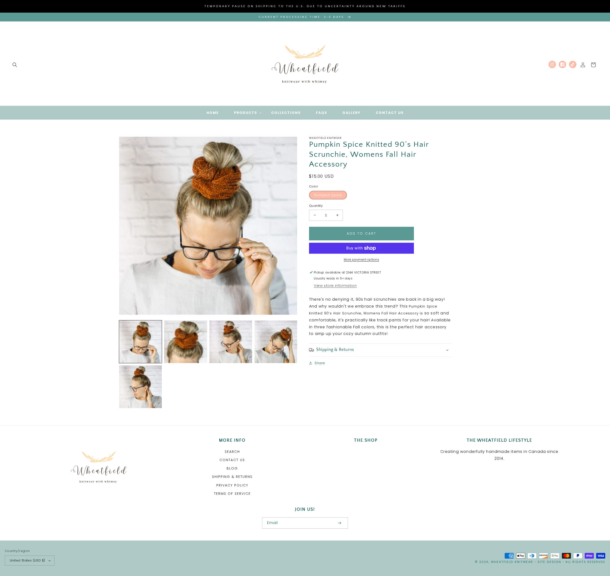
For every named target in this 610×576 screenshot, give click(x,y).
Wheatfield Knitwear (512, 562)
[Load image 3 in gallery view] (230, 341)
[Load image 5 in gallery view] (140, 386)
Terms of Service (232, 493)
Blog (232, 468)
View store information (335, 285)
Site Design (549, 562)
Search (232, 451)
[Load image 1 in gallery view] (140, 341)
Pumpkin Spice (328, 195)
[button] (15, 65)
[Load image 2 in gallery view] (185, 341)
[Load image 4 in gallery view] (275, 341)
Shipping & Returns (232, 476)
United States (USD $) (27, 560)
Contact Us (232, 460)
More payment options (361, 260)
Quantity (316, 205)
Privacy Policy (232, 485)
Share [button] (320, 363)
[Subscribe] (339, 523)
